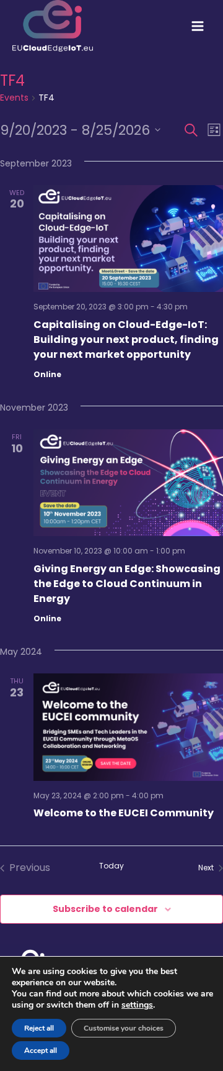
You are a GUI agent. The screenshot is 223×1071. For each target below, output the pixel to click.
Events (14, 98)
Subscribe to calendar (105, 909)
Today (111, 866)
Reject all (39, 1028)
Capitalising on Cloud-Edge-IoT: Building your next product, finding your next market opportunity (126, 339)
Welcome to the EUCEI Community (123, 813)
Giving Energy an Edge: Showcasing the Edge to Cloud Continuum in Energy (127, 584)
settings (137, 1005)
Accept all (40, 1050)
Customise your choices (124, 1028)
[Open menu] (198, 26)
